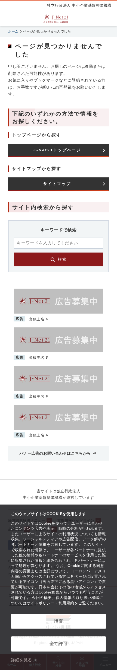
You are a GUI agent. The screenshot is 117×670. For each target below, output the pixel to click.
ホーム (13, 31)
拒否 (58, 621)
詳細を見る (21, 660)
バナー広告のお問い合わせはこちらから (56, 453)
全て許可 (58, 643)
